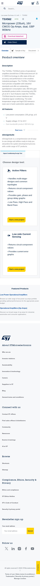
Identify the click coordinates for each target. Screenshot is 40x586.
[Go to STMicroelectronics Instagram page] (19, 549)
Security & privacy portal (11, 509)
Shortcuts (5, 463)
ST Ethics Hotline (8, 496)
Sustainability (7, 365)
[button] (2, 3)
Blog (4, 391)
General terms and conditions (13, 397)
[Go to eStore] (33, 3)
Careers (5, 378)
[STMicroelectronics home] (20, 3)
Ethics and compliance (10, 490)
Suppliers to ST (7, 384)
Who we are (6, 352)
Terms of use (10, 574)
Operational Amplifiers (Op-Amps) (13, 308)
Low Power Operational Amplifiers (13, 295)
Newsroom (6, 433)
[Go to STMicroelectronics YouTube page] (32, 549)
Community (6, 427)
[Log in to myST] (37, 3)
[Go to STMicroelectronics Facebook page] (26, 549)
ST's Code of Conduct (10, 503)
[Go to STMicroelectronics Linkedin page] (13, 549)
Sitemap (5, 470)
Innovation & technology (11, 371)
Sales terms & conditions (24, 574)
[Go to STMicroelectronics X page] (7, 549)
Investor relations (8, 358)
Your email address (8, 526)
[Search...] (4, 8)
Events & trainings (9, 440)
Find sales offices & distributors (14, 420)
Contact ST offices (9, 414)
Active (16, 19)
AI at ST (5, 446)
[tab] (5, 50)
